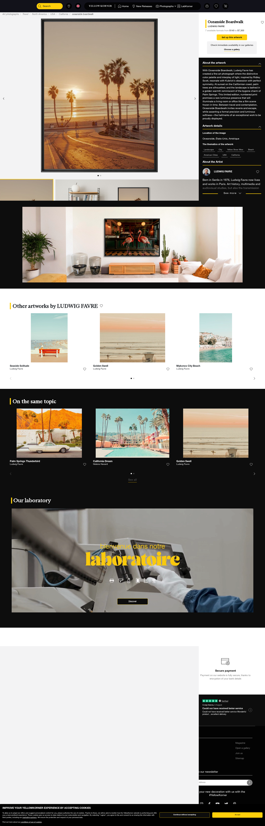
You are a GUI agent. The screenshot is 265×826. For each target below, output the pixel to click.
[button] (4, 98)
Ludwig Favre (16, 369)
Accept (237, 815)
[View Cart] (225, 6)
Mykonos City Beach (188, 366)
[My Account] (207, 6)
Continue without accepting (184, 815)
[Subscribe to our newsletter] (249, 783)
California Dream (103, 461)
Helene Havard (100, 464)
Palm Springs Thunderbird (25, 461)
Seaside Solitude (19, 366)
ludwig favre (216, 27)
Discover (133, 601)
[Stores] (69, 6)
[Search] (40, 6)
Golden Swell (100, 366)
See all (132, 480)
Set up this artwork (232, 38)
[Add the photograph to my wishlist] (262, 22)
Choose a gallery (232, 50)
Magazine (240, 743)
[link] (102, 6)
